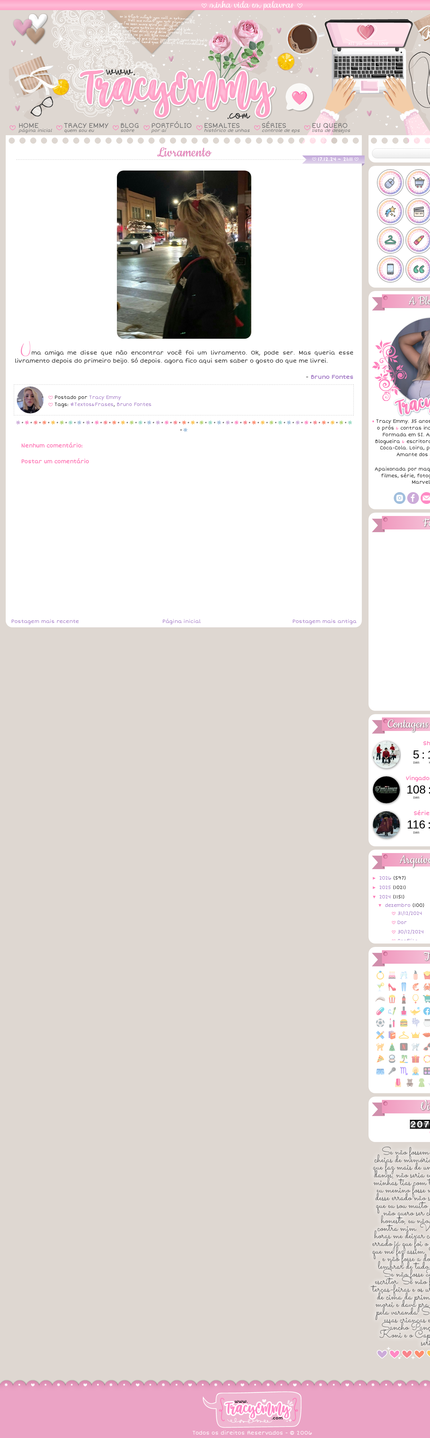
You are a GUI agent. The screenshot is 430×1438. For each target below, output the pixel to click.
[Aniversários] (392, 979)
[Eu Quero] (416, 1015)
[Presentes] (416, 1062)
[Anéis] (380, 979)
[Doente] (380, 1015)
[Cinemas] (392, 1002)
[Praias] (404, 1062)
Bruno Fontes (134, 404)
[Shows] (392, 1074)
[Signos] (404, 1074)
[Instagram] (399, 502)
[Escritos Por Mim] (392, 1015)
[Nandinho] (380, 1050)
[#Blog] (390, 182)
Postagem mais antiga (324, 621)
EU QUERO (331, 127)
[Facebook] (413, 502)
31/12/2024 (409, 913)
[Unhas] (398, 1086)
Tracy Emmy (105, 397)
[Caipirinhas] (380, 990)
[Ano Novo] (404, 979)
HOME (35, 127)
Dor (402, 922)
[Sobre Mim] (416, 1074)
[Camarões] (416, 990)
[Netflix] (404, 1050)
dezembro (398, 905)
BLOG (129, 127)
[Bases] (416, 979)
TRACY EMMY (86, 127)
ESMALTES (227, 127)
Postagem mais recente (45, 621)
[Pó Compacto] (392, 1062)
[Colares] (416, 1002)
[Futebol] (380, 1026)
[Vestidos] (422, 1086)
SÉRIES (281, 127)
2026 (386, 878)
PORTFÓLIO (171, 127)
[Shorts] (380, 1074)
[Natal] (392, 1050)
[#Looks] (390, 240)
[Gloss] (392, 1026)
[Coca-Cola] (404, 1002)
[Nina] (416, 1050)
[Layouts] (380, 1038)
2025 (386, 887)
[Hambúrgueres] (404, 1026)
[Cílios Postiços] (380, 1002)
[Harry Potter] (416, 1026)
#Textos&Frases (92, 404)
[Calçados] (392, 990)
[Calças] (404, 990)
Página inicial (181, 621)
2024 (386, 897)
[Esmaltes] (404, 1015)
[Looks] (404, 1038)
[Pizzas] (380, 1062)
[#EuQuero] (390, 211)
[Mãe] (416, 1038)
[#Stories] (390, 269)
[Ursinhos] (410, 1086)
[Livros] (392, 1038)
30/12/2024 (410, 932)
